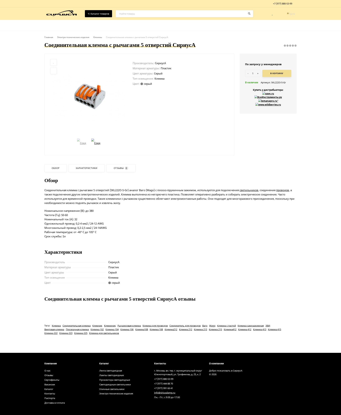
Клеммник (110, 325)
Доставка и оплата (54, 402)
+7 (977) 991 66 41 (163, 388)
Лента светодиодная (110, 370)
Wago (212, 325)
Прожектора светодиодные (114, 379)
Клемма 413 (259, 329)
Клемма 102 (97, 329)
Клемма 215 (215, 329)
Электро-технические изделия (73, 37)
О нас (47, 370)
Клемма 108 (156, 329)
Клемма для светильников (104, 333)
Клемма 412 (244, 329)
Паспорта (49, 398)
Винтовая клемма (54, 329)
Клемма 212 (185, 329)
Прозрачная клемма (77, 329)
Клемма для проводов (155, 325)
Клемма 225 (80, 333)
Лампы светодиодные (111, 375)
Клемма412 (230, 329)
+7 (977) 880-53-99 (282, 3)
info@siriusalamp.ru (164, 392)
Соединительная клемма (77, 325)
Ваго (204, 325)
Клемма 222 (51, 333)
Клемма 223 (65, 333)
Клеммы (97, 37)
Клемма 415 (274, 329)
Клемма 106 (127, 329)
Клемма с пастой (226, 325)
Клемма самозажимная (251, 325)
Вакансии (49, 384)
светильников (249, 190)
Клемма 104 (112, 329)
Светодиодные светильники (115, 384)
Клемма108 (141, 329)
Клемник (97, 325)
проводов (282, 190)
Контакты (49, 393)
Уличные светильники (111, 389)
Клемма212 (171, 329)
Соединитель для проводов (185, 325)
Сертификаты (51, 379)
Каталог (48, 389)
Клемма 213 (200, 329)
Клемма (56, 325)
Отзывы (48, 375)
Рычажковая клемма (129, 325)
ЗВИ (268, 325)
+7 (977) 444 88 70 (163, 383)
